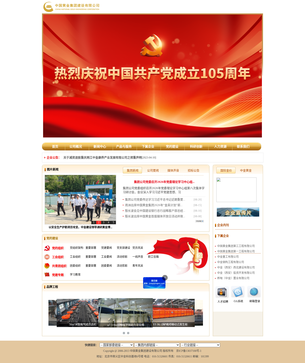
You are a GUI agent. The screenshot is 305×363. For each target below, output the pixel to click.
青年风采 (137, 265)
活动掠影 (122, 256)
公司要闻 (153, 170)
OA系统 (238, 301)
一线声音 (137, 256)
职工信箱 (153, 256)
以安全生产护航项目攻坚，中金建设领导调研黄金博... (80, 227)
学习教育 (75, 274)
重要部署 (91, 247)
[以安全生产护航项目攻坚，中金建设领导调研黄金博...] (80, 199)
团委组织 (75, 265)
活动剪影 (122, 265)
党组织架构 (76, 247)
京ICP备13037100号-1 (188, 350)
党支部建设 (123, 247)
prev (123, 333)
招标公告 (193, 170)
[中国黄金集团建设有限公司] (71, 6)
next (128, 333)
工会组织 (75, 256)
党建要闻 (106, 247)
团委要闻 (106, 265)
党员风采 (137, 247)
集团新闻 (132, 170)
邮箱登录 (254, 301)
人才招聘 (222, 301)
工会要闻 (106, 256)
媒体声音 (173, 170)
